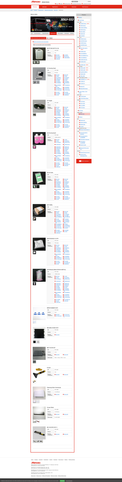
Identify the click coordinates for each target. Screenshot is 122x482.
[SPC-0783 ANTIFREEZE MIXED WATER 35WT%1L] (39, 281)
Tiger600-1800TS (83, 71)
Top (32, 33)
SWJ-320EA (58, 57)
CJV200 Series (83, 38)
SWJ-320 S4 (66, 56)
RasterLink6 (82, 124)
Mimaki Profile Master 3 (85, 129)
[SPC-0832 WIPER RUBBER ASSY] (39, 319)
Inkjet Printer (81, 20)
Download (74, 6)
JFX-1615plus (58, 77)
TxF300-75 (82, 81)
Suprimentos (55, 6)
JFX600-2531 (66, 148)
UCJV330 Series (83, 40)
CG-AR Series (83, 96)
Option (51, 38)
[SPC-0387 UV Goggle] (39, 112)
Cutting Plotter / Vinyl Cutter (83, 92)
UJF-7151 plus (66, 88)
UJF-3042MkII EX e (84, 55)
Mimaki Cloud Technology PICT (83, 155)
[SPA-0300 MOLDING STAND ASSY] (39, 339)
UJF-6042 (57, 87)
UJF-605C (57, 286)
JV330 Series (83, 29)
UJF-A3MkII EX (67, 93)
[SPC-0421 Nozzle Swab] (39, 184)
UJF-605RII (58, 80)
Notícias (61, 3)
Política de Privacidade (46, 475)
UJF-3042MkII (58, 82)
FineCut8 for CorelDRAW (82, 142)
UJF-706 (65, 80)
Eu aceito (62, 480)
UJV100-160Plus (83, 27)
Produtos (35, 6)
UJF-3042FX (58, 81)
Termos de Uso (38, 475)
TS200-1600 (84, 69)
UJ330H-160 (84, 64)
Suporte (65, 6)
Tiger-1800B (66, 215)
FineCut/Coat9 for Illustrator (83, 133)
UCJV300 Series (83, 45)
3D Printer (81, 110)
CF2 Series (82, 107)
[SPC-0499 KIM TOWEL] (39, 216)
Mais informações (69, 480)
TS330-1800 (84, 67)
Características (37, 33)
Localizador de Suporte (87, 3)
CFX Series (82, 101)
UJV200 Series (84, 23)
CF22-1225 (82, 103)
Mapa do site (33, 475)
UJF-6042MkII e (59, 88)
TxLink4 (81, 126)
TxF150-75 (82, 83)
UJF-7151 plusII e (83, 49)
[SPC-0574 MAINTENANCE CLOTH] (39, 250)
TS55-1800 (82, 76)
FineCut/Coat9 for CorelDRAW (83, 137)
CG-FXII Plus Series (84, 98)
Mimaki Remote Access (85, 152)
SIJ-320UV (58, 149)
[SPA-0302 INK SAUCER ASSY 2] (39, 439)
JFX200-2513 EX (83, 59)
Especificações (45, 33)
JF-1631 (65, 76)
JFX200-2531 (58, 146)
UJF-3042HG (66, 81)
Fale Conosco (85, 6)
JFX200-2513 (58, 144)
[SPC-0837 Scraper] (39, 379)
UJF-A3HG (66, 92)
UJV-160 (57, 94)
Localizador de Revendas (76, 3)
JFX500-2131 (58, 78)
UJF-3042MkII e (67, 85)
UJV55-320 (58, 58)
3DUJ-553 (56, 10)
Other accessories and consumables (38, 38)
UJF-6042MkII (66, 87)
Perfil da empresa (67, 3)
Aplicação (44, 6)
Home (57, 3)
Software (80, 116)
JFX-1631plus (66, 77)
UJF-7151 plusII (59, 122)
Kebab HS (82, 86)
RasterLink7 (82, 120)
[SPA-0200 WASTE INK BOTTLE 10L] (39, 60)
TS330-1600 (82, 74)
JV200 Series (83, 25)
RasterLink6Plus (83, 122)
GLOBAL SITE (75, 1)
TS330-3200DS (67, 57)
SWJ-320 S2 (58, 56)
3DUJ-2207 (66, 74)
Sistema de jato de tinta (49, 10)
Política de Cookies (54, 475)
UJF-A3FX (58, 92)
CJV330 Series (83, 42)
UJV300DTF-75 (84, 79)
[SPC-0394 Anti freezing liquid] (39, 144)
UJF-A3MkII (58, 93)
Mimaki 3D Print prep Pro (84, 148)
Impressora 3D (40, 10)
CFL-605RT (82, 105)
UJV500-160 (66, 94)
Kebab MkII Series (84, 88)
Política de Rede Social (62, 475)
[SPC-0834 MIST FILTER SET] (39, 359)
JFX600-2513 (58, 148)
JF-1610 (57, 76)
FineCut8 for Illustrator (84, 139)
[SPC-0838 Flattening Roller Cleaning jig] (39, 399)
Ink (47, 38)
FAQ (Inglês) (60, 33)
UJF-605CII (66, 78)
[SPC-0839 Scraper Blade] (39, 419)
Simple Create (83, 144)
